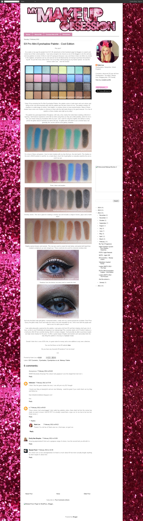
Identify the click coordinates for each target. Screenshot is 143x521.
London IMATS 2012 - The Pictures (105, 275)
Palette (68, 360)
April (101, 236)
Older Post (87, 494)
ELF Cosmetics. (34, 360)
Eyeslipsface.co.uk (53, 360)
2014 (99, 207)
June (101, 231)
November (102, 218)
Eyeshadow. (43, 360)
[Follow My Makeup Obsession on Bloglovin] (102, 88)
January (102, 282)
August (101, 226)
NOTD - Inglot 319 (104, 255)
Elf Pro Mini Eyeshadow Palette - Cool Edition (106, 271)
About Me (38, 34)
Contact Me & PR (52, 34)
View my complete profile (103, 80)
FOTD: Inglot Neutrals (105, 252)
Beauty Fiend (33, 450)
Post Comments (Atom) (62, 500)
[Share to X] (51, 358)
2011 (99, 286)
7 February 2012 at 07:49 (43, 382)
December (102, 215)
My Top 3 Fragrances (105, 244)
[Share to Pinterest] (55, 358)
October (102, 220)
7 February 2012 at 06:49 (45, 371)
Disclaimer (66, 34)
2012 (99, 213)
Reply (30, 376)
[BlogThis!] (49, 358)
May (100, 234)
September (102, 223)
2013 (99, 210)
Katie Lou (37, 424)
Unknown (32, 382)
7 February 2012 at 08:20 (37, 407)
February (102, 241)
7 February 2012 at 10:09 (49, 438)
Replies (33, 421)
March (101, 239)
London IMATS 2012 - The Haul (105, 267)
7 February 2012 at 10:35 (45, 450)
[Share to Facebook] (53, 358)
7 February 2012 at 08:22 (51, 424)
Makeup (62, 360)
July (100, 228)
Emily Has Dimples (35, 438)
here (69, 345)
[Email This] (47, 358)
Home (28, 34)
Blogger (75, 517)
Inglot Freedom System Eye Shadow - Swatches (106, 248)
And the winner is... (105, 279)
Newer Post (28, 494)
